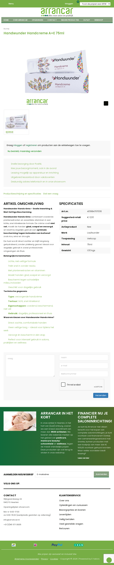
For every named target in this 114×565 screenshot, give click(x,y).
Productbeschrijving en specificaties (22, 193)
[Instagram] (33, 483)
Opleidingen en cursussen (73, 505)
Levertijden (65, 514)
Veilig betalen (66, 519)
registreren (31, 145)
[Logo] (57, 11)
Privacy (44, 558)
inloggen (18, 145)
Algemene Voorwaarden (27, 558)
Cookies (54, 558)
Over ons (64, 500)
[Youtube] (28, 483)
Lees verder (83, 458)
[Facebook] (23, 483)
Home (6, 28)
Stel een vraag (50, 193)
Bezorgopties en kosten (72, 509)
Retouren (64, 528)
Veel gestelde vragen (71, 523)
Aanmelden (101, 474)
